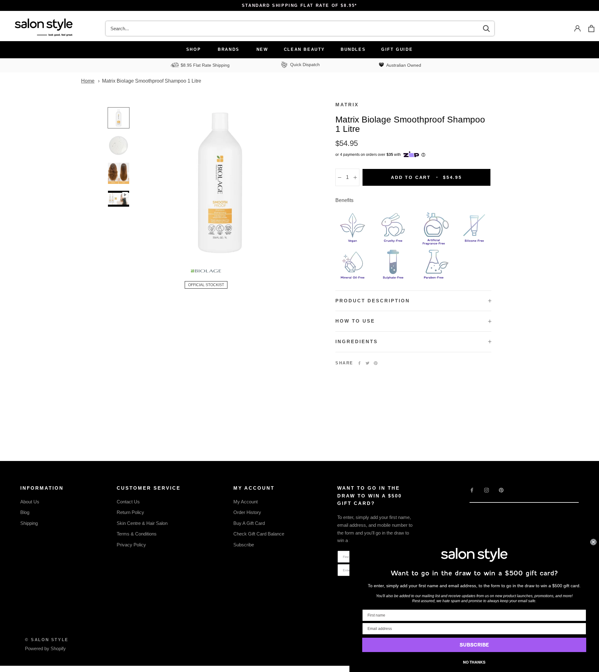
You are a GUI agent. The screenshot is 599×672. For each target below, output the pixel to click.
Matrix (347, 104)
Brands (229, 49)
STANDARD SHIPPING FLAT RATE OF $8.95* (299, 5)
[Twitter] (367, 363)
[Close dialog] (593, 542)
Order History (247, 512)
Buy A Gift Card (249, 523)
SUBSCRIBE (474, 645)
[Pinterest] (375, 363)
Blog (24, 512)
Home (88, 81)
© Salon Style (47, 639)
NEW (262, 49)
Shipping (29, 523)
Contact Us (128, 501)
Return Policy (130, 512)
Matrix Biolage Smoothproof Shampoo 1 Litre (151, 81)
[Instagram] (486, 490)
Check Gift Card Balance (258, 533)
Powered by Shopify (45, 648)
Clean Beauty (304, 49)
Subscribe (243, 544)
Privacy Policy (131, 544)
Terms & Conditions (137, 533)
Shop (193, 49)
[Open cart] (591, 28)
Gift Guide (397, 49)
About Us (29, 501)
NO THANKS (474, 662)
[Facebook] (359, 363)
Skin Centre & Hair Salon (142, 523)
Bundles (353, 49)
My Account (245, 501)
